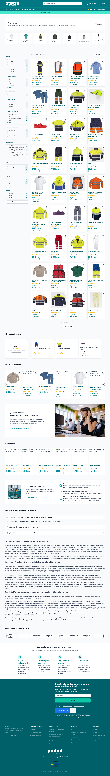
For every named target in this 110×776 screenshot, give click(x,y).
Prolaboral (7, 16)
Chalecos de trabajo (86, 636)
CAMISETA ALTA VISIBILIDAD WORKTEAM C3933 (39, 252)
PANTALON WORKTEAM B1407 (75, 223)
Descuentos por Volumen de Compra (78, 733)
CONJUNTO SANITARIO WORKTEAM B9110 (38, 106)
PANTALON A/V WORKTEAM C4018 (58, 106)
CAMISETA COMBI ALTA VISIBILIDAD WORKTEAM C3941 (57, 135)
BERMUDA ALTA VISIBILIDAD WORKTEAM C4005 (95, 135)
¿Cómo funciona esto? (16, 352)
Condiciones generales (36, 735)
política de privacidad (79, 706)
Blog (72, 743)
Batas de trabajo (23, 636)
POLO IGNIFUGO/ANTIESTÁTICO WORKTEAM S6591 (95, 164)
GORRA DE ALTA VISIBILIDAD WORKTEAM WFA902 (95, 106)
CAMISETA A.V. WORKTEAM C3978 (46, 466)
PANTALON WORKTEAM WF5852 (42, 348)
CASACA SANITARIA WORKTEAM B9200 (37, 193)
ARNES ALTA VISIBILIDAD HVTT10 (57, 77)
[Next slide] (103, 38)
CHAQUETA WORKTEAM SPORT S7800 (96, 466)
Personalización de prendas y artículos (57, 730)
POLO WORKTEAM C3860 (63, 348)
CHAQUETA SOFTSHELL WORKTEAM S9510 (57, 309)
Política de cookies (35, 738)
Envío (72, 729)
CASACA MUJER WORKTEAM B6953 (27, 466)
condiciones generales (67, 706)
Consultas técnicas (54, 741)
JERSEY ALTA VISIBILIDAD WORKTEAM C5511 (76, 164)
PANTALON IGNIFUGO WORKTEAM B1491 (56, 164)
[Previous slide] (6, 38)
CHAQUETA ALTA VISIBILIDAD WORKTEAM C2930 (40, 164)
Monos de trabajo (99, 636)
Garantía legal (33, 729)
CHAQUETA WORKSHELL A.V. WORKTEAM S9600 (96, 388)
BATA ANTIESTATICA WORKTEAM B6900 (93, 77)
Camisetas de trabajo (61, 636)
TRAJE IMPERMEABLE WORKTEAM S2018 (38, 77)
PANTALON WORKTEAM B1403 (62, 388)
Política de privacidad (35, 732)
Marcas (12, 16)
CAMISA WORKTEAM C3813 (95, 222)
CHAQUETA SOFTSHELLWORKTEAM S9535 (38, 223)
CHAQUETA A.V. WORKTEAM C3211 (39, 309)
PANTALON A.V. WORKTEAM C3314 (95, 281)
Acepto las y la (71, 706)
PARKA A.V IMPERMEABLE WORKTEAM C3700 (76, 252)
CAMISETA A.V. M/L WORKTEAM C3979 (78, 466)
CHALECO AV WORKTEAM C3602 (76, 309)
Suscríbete (73, 700)
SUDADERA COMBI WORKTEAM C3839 (74, 106)
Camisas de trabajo (49, 636)
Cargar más (68, 326)
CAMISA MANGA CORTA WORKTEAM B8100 (75, 281)
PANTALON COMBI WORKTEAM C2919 (28, 388)
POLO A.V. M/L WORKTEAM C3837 (63, 466)
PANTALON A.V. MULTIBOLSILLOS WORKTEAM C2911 (56, 252)
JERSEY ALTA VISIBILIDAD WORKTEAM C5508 (95, 193)
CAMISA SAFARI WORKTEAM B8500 (39, 281)
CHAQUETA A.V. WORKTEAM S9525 (58, 193)
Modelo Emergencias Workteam (10, 636)
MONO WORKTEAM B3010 (95, 251)
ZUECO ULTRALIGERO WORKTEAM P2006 (56, 223)
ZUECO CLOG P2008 (37, 134)
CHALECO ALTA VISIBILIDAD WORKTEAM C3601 (58, 281)
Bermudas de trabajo (36, 636)
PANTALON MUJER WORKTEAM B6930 (93, 309)
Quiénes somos (53, 744)
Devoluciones (74, 737)
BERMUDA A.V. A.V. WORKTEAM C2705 (74, 193)
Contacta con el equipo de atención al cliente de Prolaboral (56, 736)
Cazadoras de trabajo (74, 636)
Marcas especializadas (77, 740)
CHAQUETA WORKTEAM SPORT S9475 (12, 466)
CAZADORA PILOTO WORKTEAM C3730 (74, 135)
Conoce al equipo (32, 497)
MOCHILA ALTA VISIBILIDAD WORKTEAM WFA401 (76, 77)
